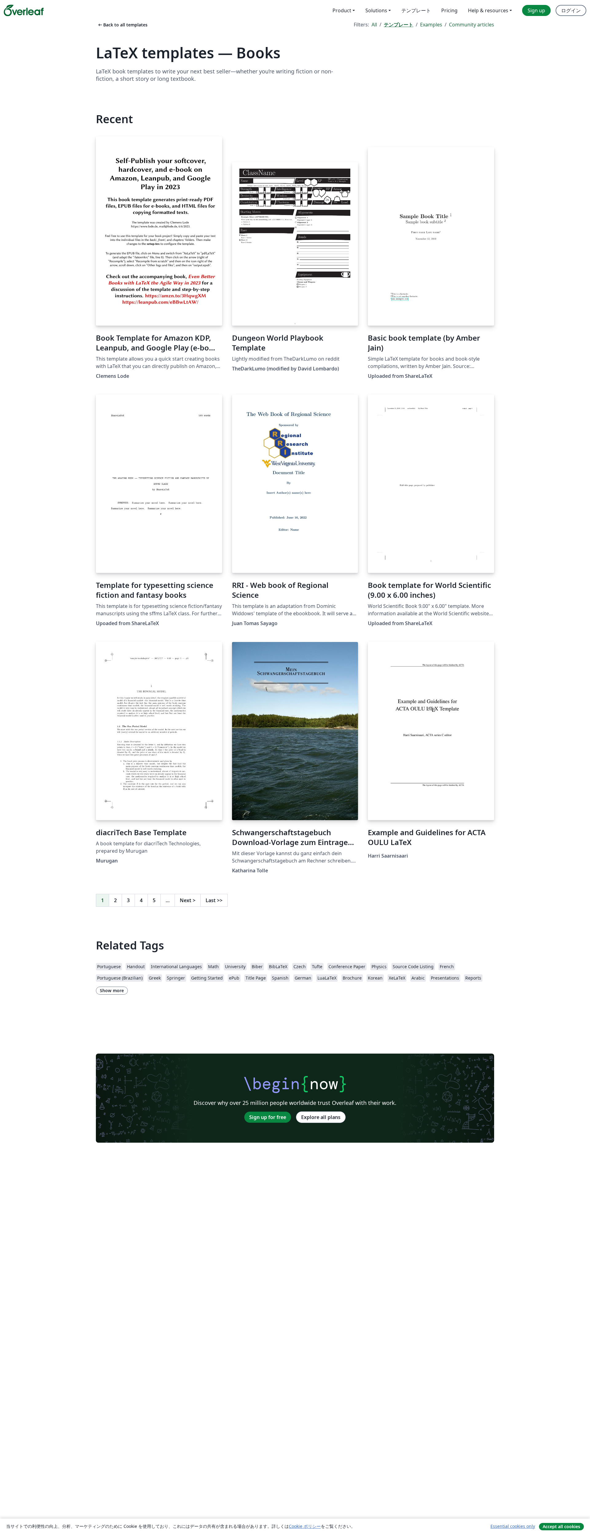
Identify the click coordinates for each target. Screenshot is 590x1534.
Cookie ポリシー (305, 1526)
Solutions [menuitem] (376, 10)
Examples (431, 24)
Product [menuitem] (341, 10)
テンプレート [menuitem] (416, 10)
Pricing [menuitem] (449, 10)
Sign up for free (267, 1117)
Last (214, 900)
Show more (112, 990)
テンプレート (398, 24)
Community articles (471, 24)
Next (187, 900)
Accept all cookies (561, 1526)
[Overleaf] (24, 10)
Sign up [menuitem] (536, 10)
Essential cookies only (512, 1526)
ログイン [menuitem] (571, 10)
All (374, 24)
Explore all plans (320, 1117)
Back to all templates (122, 25)
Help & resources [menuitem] (488, 10)
